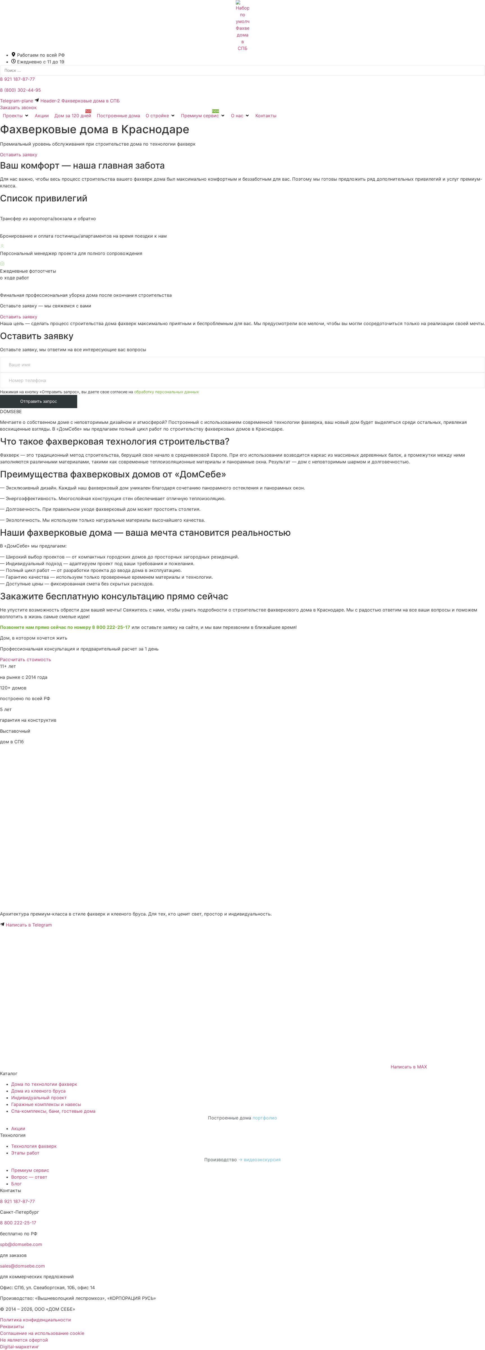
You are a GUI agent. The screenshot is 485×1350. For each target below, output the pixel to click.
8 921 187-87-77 (17, 79)
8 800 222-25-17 (18, 1222)
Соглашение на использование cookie (42, 1333)
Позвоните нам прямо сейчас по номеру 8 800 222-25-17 (65, 627)
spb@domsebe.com (21, 1244)
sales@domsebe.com (22, 1266)
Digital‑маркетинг (19, 1346)
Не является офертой (24, 1340)
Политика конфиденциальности (35, 1320)
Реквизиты (12, 1326)
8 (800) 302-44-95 (20, 90)
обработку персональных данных (166, 391)
